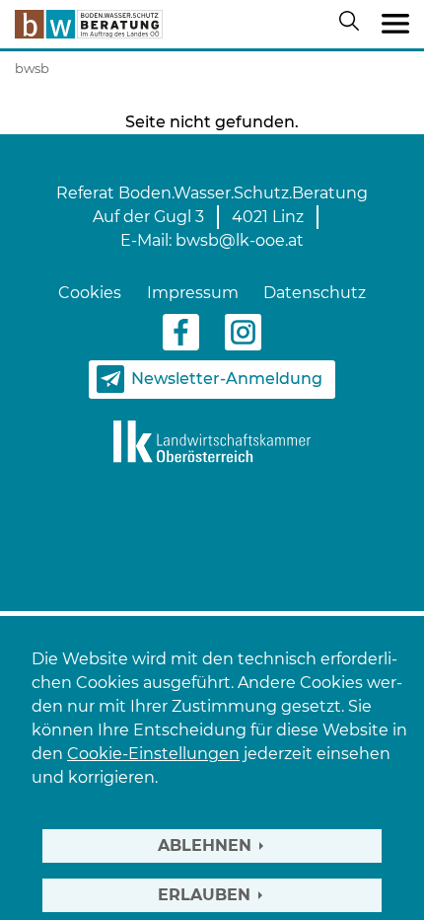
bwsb (32, 68)
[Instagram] (243, 331)
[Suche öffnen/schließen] (353, 24)
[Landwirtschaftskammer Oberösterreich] (212, 440)
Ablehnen (204, 845)
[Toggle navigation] (395, 24)
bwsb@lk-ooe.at (240, 240)
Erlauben (204, 894)
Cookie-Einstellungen (153, 753)
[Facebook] (181, 331)
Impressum (193, 292)
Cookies (89, 292)
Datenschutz (314, 292)
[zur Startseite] (89, 24)
